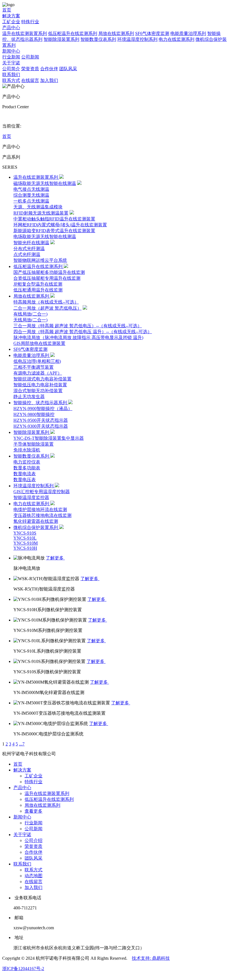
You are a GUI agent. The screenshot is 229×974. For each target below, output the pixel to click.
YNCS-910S (24, 533)
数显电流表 (24, 473)
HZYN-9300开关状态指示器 (40, 426)
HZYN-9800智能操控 (33, 414)
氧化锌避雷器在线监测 (35, 521)
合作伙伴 (49, 68)
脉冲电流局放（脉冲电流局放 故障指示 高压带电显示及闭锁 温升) (78, 337)
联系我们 (11, 74)
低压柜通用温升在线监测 (38, 290)
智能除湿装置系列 (61, 39)
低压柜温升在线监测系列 (72, 33)
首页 (6, 10)
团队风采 (68, 68)
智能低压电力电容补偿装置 (40, 384)
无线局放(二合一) (30, 319)
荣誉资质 (30, 68)
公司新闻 (30, 57)
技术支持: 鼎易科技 (151, 958)
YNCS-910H (25, 548)
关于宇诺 (11, 62)
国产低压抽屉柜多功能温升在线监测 (49, 272)
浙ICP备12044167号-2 (23, 968)
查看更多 (33, 811)
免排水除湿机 (26, 450)
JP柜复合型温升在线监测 (37, 284)
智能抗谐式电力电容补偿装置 (42, 379)
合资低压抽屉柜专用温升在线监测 (46, 278)
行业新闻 (11, 57)
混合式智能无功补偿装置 (38, 390)
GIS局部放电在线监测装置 (39, 343)
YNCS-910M (25, 543)
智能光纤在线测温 (31, 242)
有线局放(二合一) (30, 314)
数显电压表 (24, 479)
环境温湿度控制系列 (137, 39)
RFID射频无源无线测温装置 (40, 213)
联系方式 (11, 80)
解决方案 (11, 15)
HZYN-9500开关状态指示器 (40, 420)
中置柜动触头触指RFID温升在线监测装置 (54, 219)
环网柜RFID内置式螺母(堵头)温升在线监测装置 (60, 224)
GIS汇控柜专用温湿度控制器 (41, 491)
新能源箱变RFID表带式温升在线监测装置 (54, 230)
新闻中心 (11, 51)
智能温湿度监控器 (31, 497)
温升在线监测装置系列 (24, 33)
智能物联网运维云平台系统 (40, 260)
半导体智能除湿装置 (33, 444)
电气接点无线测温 (31, 189)
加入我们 (49, 80)
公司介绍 (33, 840)
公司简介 (11, 68)
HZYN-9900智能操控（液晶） (42, 408)
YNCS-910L (25, 538)
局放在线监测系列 (116, 33)
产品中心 (11, 27)
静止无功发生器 (29, 396)
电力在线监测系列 (176, 39)
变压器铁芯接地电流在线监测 (42, 515)
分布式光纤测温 (29, 248)
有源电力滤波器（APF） (37, 373)
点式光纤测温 (26, 254)
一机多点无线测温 (31, 201)
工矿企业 (11, 21)
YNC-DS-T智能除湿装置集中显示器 (48, 438)
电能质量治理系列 (188, 33)
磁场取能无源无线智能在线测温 (44, 183)
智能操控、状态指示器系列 (40, 402)
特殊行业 (30, 21)
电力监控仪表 (26, 462)
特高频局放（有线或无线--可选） (46, 302)
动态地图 (33, 875)
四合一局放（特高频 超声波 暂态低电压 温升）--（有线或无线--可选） (82, 331)
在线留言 (30, 80)
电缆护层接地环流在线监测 (40, 509)
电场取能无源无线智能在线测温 (44, 236)
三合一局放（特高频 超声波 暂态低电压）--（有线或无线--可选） (77, 325)
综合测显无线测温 (31, 195)
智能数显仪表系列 (98, 39)
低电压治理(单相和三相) (37, 361)
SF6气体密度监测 (152, 33)
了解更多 (55, 558)
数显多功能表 (26, 467)
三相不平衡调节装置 (33, 367)
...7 (22, 744)
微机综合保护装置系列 (36, 527)
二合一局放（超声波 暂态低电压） (47, 308)
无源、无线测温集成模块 (38, 206)
